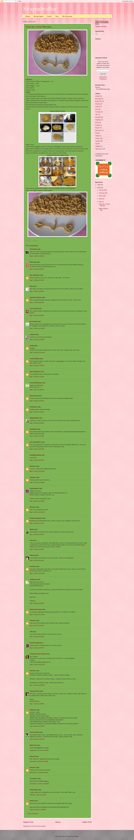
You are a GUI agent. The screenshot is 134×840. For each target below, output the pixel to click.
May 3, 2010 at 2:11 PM (37, 523)
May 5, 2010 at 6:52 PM (37, 636)
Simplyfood (33, 429)
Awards (97, 96)
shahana (32, 334)
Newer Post (28, 822)
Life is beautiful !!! (35, 442)
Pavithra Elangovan (36, 518)
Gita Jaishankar (35, 275)
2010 (99, 187)
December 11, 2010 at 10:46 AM (39, 783)
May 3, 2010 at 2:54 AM (37, 401)
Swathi (32, 345)
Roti (96, 133)
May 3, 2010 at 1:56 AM (37, 389)
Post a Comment (33, 813)
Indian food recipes (36, 609)
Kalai (31, 286)
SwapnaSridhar (40, 8)
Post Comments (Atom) (38, 826)
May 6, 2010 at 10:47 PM (37, 664)
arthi (31, 631)
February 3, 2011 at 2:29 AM (38, 795)
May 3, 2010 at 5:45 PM (37, 534)
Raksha (32, 801)
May (100, 201)
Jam (96, 114)
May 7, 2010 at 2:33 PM (37, 704)
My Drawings (67, 16)
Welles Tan (33, 745)
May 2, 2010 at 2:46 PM (37, 269)
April (100, 199)
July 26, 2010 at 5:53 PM (37, 739)
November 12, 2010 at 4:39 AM (39, 761)
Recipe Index (38, 16)
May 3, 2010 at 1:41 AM (37, 376)
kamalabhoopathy (35, 455)
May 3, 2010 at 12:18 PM (37, 512)
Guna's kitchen (34, 732)
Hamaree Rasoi (34, 691)
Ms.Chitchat (33, 321)
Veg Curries (98, 149)
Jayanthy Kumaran (36, 297)
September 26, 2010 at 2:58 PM (39, 750)
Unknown (33, 466)
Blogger (76, 836)
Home (27, 16)
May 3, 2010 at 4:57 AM (37, 449)
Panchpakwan (34, 488)
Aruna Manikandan (36, 382)
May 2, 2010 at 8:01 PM (37, 302)
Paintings (98, 120)
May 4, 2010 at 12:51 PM (37, 573)
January (101, 190)
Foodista (58, 545)
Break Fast (98, 101)
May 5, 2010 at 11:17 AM (37, 614)
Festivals (98, 112)
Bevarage (98, 98)
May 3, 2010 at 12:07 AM (37, 352)
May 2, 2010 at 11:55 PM (37, 339)
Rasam (97, 127)
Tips (57, 16)
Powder (97, 125)
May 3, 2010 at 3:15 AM (37, 412)
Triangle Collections (101, 26)
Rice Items (98, 130)
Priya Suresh (34, 395)
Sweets (97, 141)
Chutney (97, 104)
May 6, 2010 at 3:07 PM (37, 648)
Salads (97, 135)
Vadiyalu (97, 146)
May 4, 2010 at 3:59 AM (37, 549)
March (101, 196)
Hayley (32, 529)
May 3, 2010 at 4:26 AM (37, 423)
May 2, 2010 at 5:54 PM (37, 291)
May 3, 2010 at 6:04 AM (37, 460)
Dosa (96, 109)
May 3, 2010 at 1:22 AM (37, 365)
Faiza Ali (32, 555)
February (102, 193)
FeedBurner (103, 79)
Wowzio (97, 87)
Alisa (31, 540)
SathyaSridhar (34, 418)
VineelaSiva (33, 249)
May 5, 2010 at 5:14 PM (37, 625)
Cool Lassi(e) (34, 308)
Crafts (49, 16)
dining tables (34, 789)
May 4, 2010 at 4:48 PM (37, 603)
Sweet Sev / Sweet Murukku (39, 26)
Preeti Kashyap (34, 643)
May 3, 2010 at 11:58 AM (37, 482)
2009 (99, 185)
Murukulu (98, 117)
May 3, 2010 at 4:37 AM (37, 436)
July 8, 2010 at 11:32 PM (37, 726)
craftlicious (33, 579)
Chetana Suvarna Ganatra (38, 654)
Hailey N (32, 756)
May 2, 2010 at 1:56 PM (37, 256)
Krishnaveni (33, 407)
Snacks (97, 138)
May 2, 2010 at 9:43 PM (37, 315)
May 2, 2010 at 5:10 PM (37, 280)
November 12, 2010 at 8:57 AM (39, 772)
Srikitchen (33, 710)
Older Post (87, 822)
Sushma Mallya (34, 358)
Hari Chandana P (35, 371)
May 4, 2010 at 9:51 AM (37, 560)
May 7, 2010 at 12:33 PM (37, 685)
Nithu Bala (33, 262)
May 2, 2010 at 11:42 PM (37, 328)
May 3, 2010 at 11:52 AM (37, 471)
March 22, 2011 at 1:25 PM (38, 809)
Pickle (97, 122)
